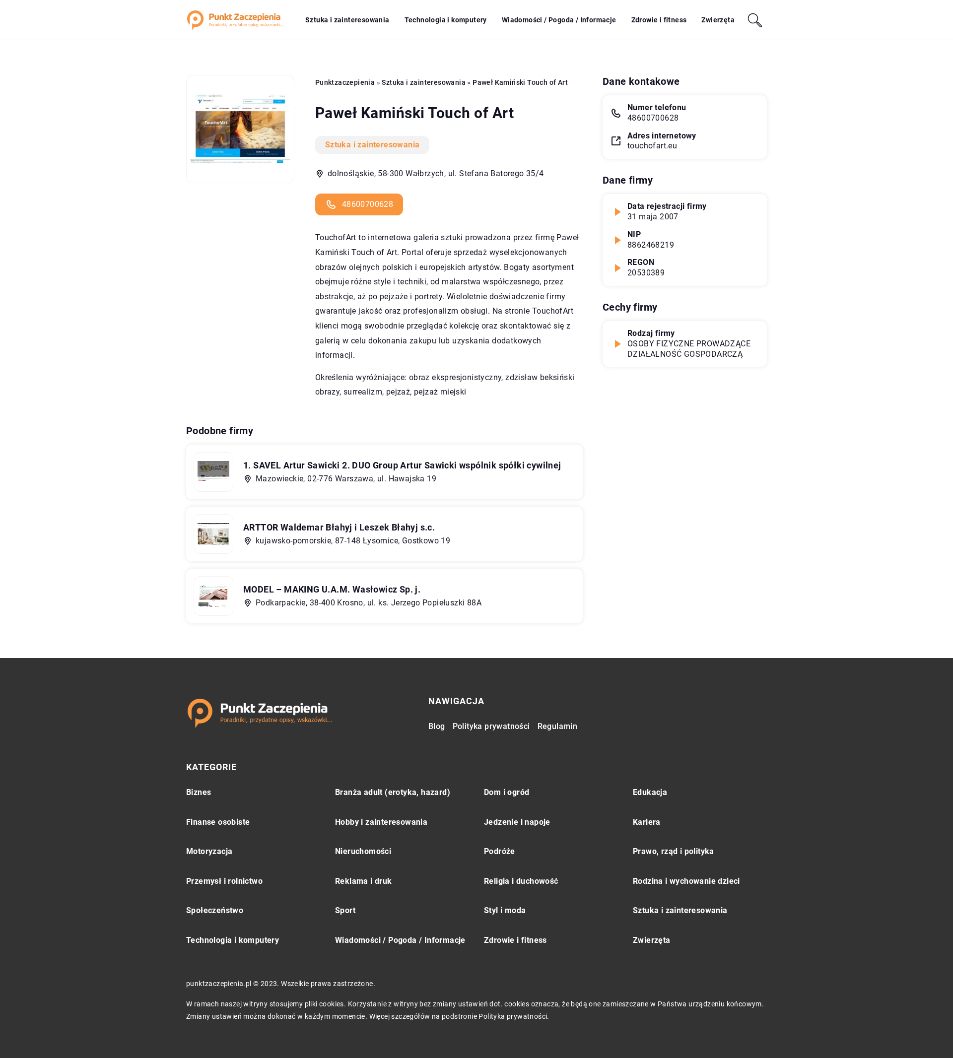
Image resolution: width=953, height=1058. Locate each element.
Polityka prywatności (491, 726)
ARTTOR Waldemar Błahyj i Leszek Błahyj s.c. (339, 527)
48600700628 (367, 204)
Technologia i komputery (446, 20)
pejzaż (398, 392)
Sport (345, 910)
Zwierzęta (718, 20)
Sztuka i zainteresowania (347, 20)
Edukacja (650, 792)
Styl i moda (505, 910)
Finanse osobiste (218, 822)
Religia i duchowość (521, 881)
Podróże (499, 851)
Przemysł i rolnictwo (224, 881)
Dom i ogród (506, 792)
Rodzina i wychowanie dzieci (686, 881)
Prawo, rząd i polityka (673, 851)
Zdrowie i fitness (659, 20)
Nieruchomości (363, 851)
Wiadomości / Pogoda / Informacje (559, 20)
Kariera (647, 822)
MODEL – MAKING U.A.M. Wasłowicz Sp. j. (331, 589)
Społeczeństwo (214, 910)
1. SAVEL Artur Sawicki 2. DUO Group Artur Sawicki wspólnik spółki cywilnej (402, 465)
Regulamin (558, 726)
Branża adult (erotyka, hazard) (392, 792)
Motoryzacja (209, 851)
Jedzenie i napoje (517, 822)
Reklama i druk (363, 881)
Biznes (198, 792)
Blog (436, 726)
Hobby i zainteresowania (381, 822)
